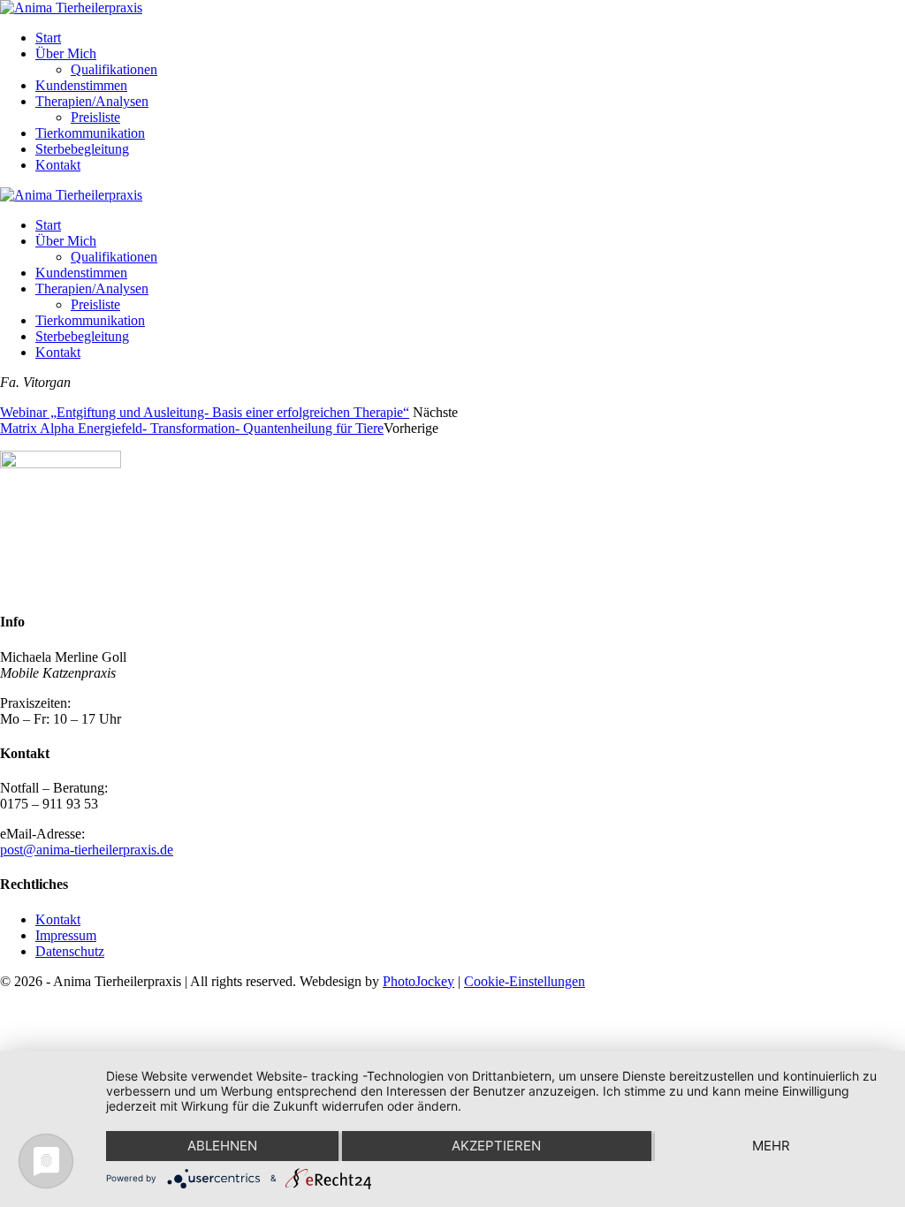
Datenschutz (69, 951)
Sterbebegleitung (82, 148)
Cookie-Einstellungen (524, 981)
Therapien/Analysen (91, 101)
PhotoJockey (418, 981)
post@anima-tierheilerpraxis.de (86, 849)
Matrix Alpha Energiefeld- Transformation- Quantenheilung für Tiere (192, 428)
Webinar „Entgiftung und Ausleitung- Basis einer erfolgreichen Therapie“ (204, 412)
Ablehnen (222, 1145)
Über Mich (65, 53)
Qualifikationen (114, 69)
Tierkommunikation (90, 132)
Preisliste (95, 117)
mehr (771, 1145)
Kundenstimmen (81, 85)
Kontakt (57, 164)
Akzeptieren (496, 1145)
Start (48, 37)
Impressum (65, 935)
